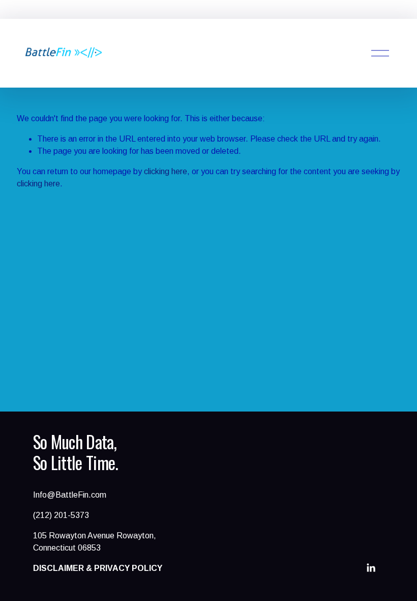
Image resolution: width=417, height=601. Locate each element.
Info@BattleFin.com (69, 494)
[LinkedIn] (371, 568)
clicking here (165, 171)
